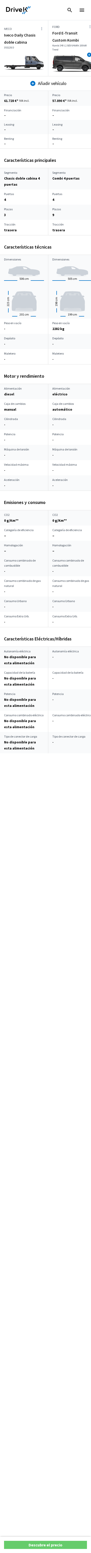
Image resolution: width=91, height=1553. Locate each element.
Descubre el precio (45, 1544)
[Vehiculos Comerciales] (18, 10)
